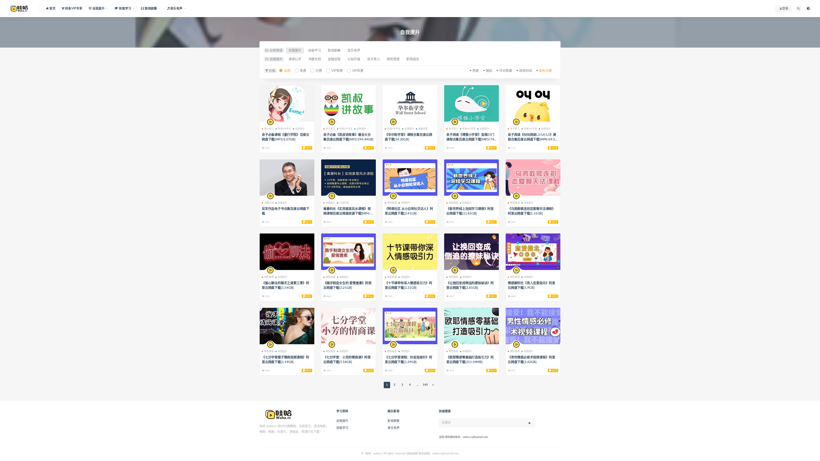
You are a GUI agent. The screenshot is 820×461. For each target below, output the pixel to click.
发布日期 (545, 70)
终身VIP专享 (284, 129)
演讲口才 (294, 59)
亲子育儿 (373, 59)
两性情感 (393, 59)
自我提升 (294, 50)
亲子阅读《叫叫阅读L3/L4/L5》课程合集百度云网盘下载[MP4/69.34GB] (532, 139)
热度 (475, 70)
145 (425, 385)
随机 (489, 70)
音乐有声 (353, 50)
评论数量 (505, 70)
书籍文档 (314, 59)
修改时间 (525, 70)
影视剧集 (334, 50)
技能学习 (314, 50)
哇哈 (368, 453)
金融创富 (334, 59)
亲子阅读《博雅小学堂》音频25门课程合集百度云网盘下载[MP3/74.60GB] (471, 139)
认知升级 (353, 59)
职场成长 (412, 59)
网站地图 (412, 453)
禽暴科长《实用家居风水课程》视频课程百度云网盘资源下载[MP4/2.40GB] (348, 213)
